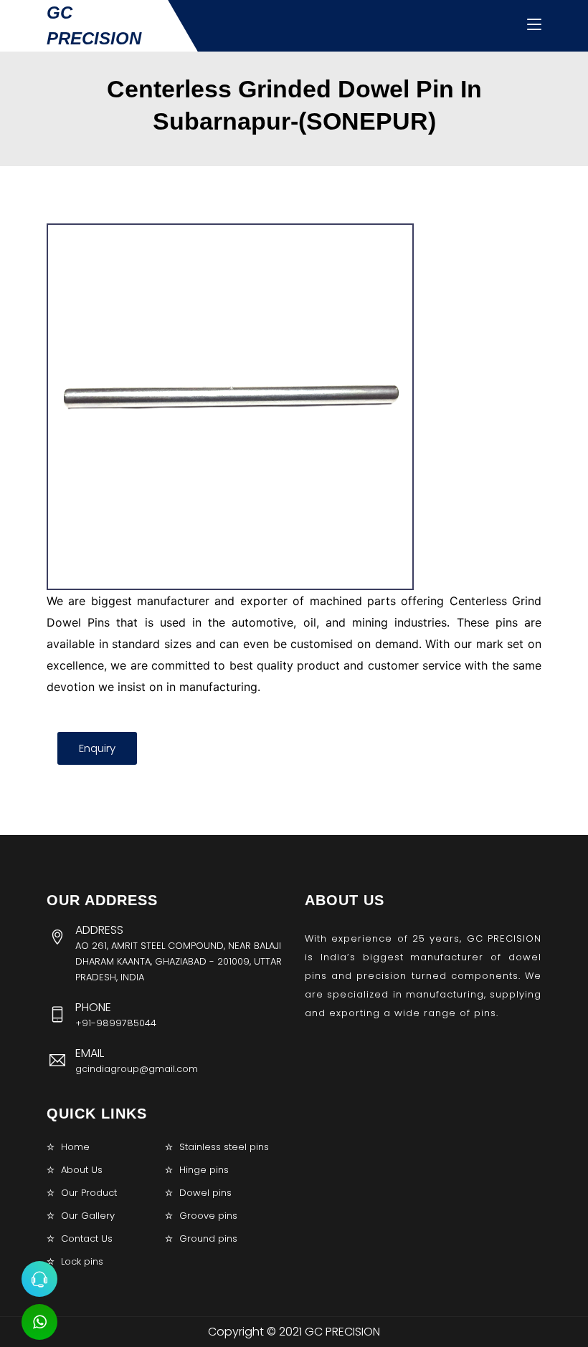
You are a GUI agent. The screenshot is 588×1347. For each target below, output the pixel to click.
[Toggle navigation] (534, 25)
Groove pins (208, 1215)
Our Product (89, 1192)
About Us (82, 1170)
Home (75, 1147)
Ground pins (208, 1238)
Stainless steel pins (224, 1147)
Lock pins (82, 1261)
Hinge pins (204, 1170)
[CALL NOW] (39, 1279)
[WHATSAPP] (39, 1322)
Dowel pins (205, 1192)
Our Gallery (88, 1215)
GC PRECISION (94, 25)
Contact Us (87, 1238)
